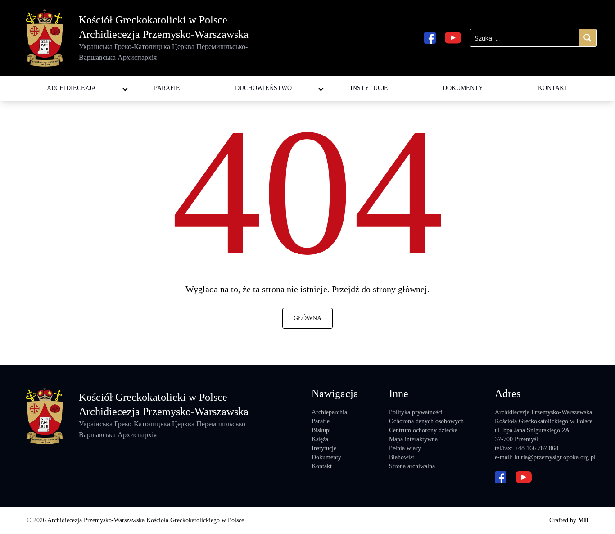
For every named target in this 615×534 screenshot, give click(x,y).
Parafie (167, 88)
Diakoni (237, 79)
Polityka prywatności (416, 412)
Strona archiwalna (412, 466)
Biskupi (321, 430)
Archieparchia (329, 412)
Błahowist (401, 457)
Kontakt (553, 88)
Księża (320, 439)
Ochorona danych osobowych (426, 421)
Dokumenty (463, 88)
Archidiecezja (71, 88)
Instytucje (369, 88)
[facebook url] (430, 38)
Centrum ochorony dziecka (423, 430)
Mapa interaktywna (413, 439)
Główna (307, 318)
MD (583, 520)
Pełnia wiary (405, 448)
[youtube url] (453, 38)
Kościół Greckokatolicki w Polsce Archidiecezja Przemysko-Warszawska (164, 37)
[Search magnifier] (587, 37)
